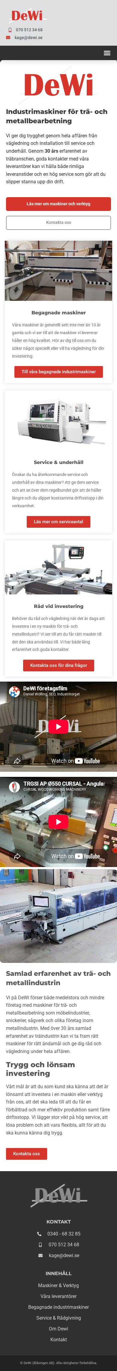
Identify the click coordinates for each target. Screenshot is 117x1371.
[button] (107, 52)
